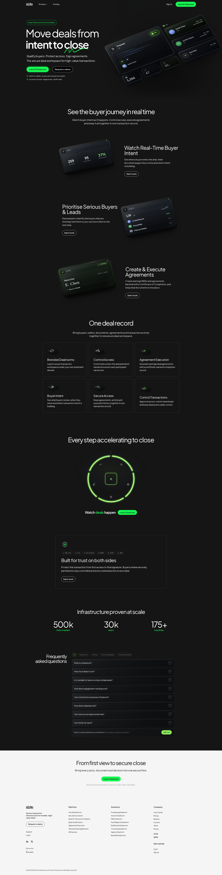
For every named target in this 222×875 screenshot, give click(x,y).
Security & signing (107, 655)
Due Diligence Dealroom (120, 822)
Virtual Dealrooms (75, 812)
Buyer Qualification (76, 822)
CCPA (156, 834)
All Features (73, 832)
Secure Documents (76, 816)
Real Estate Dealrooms (119, 825)
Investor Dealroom (118, 816)
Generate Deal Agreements (79, 829)
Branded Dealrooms (118, 835)
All (74, 655)
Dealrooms (84, 655)
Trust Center (158, 812)
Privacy (156, 829)
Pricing (94, 655)
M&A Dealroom (116, 819)
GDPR (156, 837)
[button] (52, 352)
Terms (156, 826)
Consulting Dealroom (119, 829)
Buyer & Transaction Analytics (79, 819)
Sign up (156, 852)
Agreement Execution (77, 825)
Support (29, 832)
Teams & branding (124, 655)
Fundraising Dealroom (119, 812)
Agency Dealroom (117, 832)
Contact (157, 822)
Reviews (157, 819)
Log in (28, 835)
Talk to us (166, 732)
